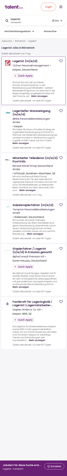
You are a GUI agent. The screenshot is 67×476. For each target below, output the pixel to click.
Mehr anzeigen (39, 96)
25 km (55, 20)
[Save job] (61, 60)
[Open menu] (61, 7)
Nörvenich (20, 41)
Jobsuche (6, 41)
